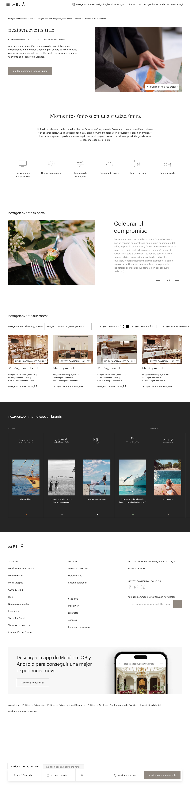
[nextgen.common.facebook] (130, 587)
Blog (10, 596)
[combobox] (132, 4)
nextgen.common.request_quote (30, 71)
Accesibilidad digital (150, 705)
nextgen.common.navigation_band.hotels (55, 18)
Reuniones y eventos (79, 627)
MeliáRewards (15, 575)
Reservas (72, 562)
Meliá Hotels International (21, 568)
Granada (87, 18)
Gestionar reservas (78, 568)
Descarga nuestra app (33, 682)
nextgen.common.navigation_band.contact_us (151, 562)
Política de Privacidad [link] (33, 705)
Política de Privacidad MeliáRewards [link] (66, 705)
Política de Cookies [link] (97, 705)
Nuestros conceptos (18, 604)
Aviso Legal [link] (14, 705)
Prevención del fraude (20, 632)
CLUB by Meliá (15, 589)
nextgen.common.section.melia (21, 18)
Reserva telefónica (78, 582)
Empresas (73, 612)
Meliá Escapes (15, 582)
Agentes (72, 620)
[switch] (126, 326)
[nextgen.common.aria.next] (177, 280)
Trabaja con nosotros (19, 625)
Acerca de (13, 562)
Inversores (13, 611)
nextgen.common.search (162, 775)
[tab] (25, 766)
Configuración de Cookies (123, 705)
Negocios (73, 599)
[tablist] (95, 766)
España (78, 18)
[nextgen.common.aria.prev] (158, 280)
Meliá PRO (73, 605)
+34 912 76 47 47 (136, 568)
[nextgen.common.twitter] (143, 587)
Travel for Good (16, 618)
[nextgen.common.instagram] (136, 587)
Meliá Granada (100, 18)
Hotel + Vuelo (75, 575)
